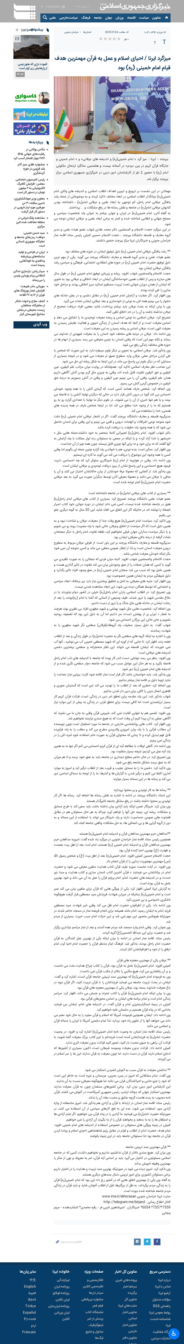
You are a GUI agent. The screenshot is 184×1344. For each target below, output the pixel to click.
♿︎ (174, 1333)
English (30, 1286)
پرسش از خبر (95, 1319)
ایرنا (135, 6)
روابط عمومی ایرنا (160, 1313)
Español (29, 1313)
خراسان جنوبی (71, 32)
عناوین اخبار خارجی (129, 1328)
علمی (52, 18)
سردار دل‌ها (96, 1293)
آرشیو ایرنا (164, 1293)
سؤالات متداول (161, 1299)
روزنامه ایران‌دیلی (59, 1306)
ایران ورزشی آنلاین (62, 1316)
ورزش (119, 18)
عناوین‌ (156, 18)
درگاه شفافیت (162, 1332)
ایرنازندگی (63, 1280)
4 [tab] (17, 29)
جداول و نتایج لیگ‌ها (94, 1335)
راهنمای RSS (162, 1306)
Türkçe (30, 1306)
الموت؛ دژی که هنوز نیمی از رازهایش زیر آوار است (32, 66)
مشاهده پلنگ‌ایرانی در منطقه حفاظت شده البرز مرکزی (30, 222)
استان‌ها (87, 32)
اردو (33, 1326)
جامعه (98, 18)
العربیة (32, 1293)
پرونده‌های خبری (126, 1280)
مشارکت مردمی (161, 1338)
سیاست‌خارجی (68, 18)
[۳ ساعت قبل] (31, 47)
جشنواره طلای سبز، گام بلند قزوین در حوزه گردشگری (31, 169)
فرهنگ (85, 18)
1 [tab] (32, 29)
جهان (108, 18)
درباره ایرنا (164, 1280)
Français (29, 1332)
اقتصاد (131, 18)
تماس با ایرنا (163, 1286)
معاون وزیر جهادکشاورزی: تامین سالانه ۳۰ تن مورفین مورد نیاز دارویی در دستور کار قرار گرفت (29, 205)
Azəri (32, 1299)
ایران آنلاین (63, 1299)
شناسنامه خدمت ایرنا (160, 1322)
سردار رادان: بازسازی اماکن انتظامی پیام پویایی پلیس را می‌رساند (29, 275)
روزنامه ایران (62, 1286)
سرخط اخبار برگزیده (130, 1290)
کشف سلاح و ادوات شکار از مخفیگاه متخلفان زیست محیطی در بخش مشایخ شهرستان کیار (30, 308)
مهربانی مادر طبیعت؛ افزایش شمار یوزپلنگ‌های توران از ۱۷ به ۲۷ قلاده (29, 291)
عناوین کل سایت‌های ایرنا (127, 1303)
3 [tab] (22, 29)
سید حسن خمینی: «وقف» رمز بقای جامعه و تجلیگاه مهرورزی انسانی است (30, 240)
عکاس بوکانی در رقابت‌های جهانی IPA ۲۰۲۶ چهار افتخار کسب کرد (29, 154)
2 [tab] (27, 29)
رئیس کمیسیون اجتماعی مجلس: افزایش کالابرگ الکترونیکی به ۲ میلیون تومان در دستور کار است (30, 186)
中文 (33, 1280)
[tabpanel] (31, 57)
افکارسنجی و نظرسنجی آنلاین (93, 1283)
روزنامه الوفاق (61, 1293)
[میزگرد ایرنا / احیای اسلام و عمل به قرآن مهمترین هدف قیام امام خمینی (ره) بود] (112, 115)
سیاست (144, 18)
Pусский (30, 1319)
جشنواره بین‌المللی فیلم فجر (92, 1303)
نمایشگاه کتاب (94, 1312)
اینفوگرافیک (95, 1325)
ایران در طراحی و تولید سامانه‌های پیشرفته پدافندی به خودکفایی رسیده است (31, 259)
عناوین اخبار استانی (129, 1315)
